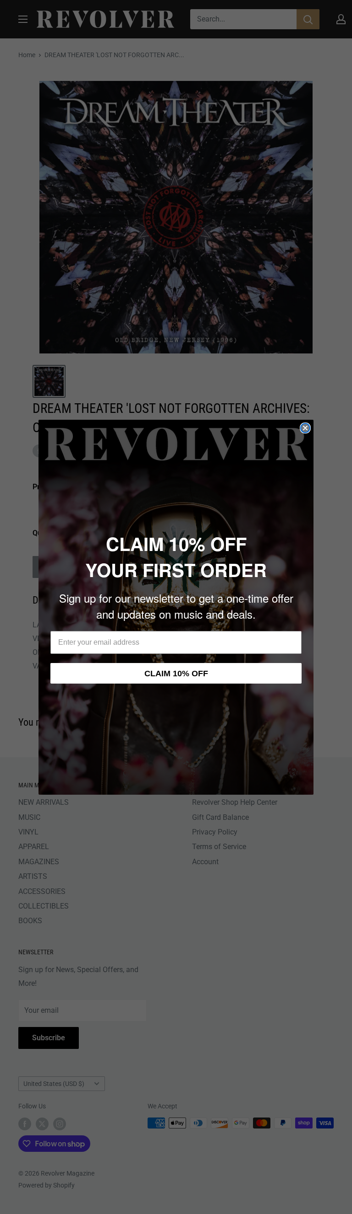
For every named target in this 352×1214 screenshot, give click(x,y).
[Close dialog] (305, 428)
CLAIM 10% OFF (176, 673)
